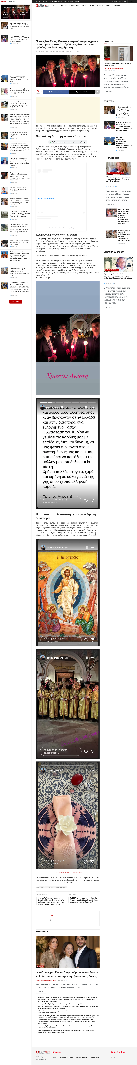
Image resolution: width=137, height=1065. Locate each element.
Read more (42, 991)
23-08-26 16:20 (122, 243)
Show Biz (50, 1)
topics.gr (43, 1059)
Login (131, 1)
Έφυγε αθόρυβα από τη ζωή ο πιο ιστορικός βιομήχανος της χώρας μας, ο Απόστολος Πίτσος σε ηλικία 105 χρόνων (118, 276)
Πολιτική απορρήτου (82, 1057)
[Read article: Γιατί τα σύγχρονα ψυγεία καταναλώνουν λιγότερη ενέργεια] (118, 53)
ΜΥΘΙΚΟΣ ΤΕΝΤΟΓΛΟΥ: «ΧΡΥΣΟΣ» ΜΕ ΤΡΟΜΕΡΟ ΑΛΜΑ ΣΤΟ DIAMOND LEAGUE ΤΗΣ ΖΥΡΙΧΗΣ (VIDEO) (124, 126)
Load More (15, 301)
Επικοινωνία (95, 1057)
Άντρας (72, 1)
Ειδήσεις (38, 1)
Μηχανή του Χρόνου (111, 269)
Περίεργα (60, 1)
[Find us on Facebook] (111, 1057)
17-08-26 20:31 (108, 70)
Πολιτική (61, 51)
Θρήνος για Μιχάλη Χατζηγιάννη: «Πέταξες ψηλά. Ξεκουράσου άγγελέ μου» (19, 134)
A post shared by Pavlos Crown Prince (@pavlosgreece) (61, 228)
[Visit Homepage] (42, 5)
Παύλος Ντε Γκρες (60, 887)
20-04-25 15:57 (40, 51)
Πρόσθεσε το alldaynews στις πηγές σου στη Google (69, 142)
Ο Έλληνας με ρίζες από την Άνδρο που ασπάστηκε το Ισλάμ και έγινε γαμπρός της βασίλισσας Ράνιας (124, 111)
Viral (55, 1)
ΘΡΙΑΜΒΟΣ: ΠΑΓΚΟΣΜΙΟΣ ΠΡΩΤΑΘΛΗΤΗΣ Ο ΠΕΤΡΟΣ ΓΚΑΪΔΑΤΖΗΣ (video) (18, 189)
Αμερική (42, 887)
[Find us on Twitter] (114, 1057)
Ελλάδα (107, 59)
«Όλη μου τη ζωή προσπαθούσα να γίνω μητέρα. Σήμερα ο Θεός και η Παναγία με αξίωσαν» (118, 179)
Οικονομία (44, 1)
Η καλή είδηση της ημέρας (115, 172)
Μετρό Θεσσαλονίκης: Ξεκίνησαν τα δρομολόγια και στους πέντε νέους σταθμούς (19, 242)
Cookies (71, 1057)
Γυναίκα (77, 1)
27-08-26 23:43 (61, 980)
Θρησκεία (55, 51)
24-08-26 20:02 (110, 186)
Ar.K (51, 915)
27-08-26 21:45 (108, 283)
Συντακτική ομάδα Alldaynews (46, 980)
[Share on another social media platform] (97, 92)
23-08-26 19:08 (122, 226)
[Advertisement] (16, 59)
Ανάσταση (50, 887)
